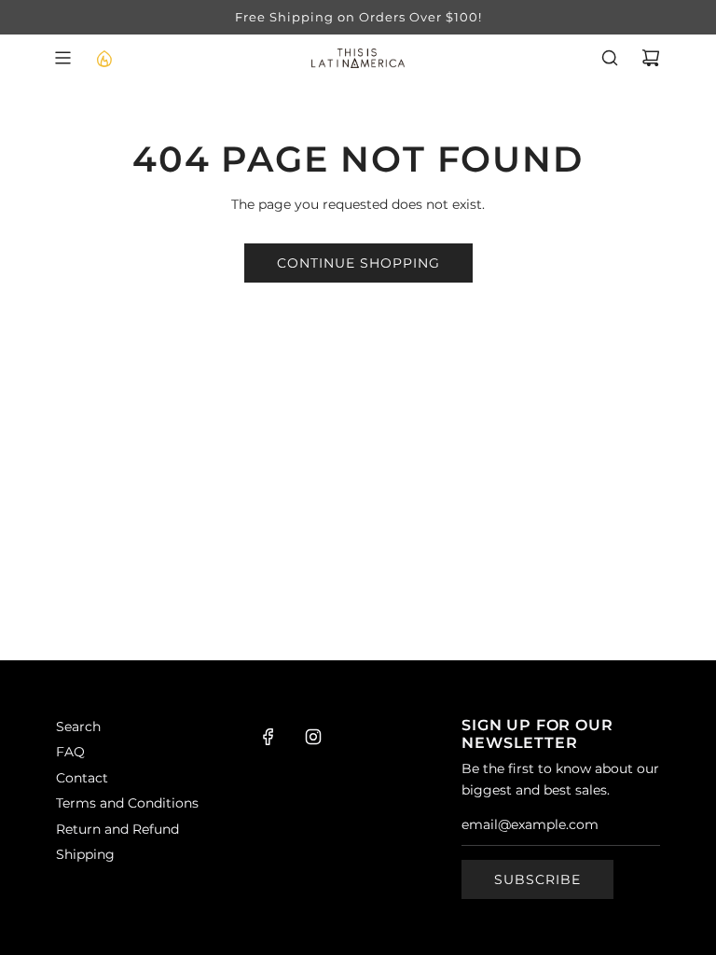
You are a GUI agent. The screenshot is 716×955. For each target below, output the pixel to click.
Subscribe (537, 879)
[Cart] (650, 57)
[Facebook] (268, 736)
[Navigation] (62, 57)
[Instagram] (313, 736)
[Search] (609, 57)
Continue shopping (358, 263)
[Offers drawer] (103, 57)
